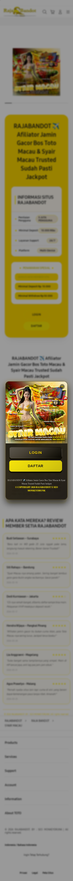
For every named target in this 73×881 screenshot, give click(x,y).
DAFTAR (35, 466)
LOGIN (35, 453)
